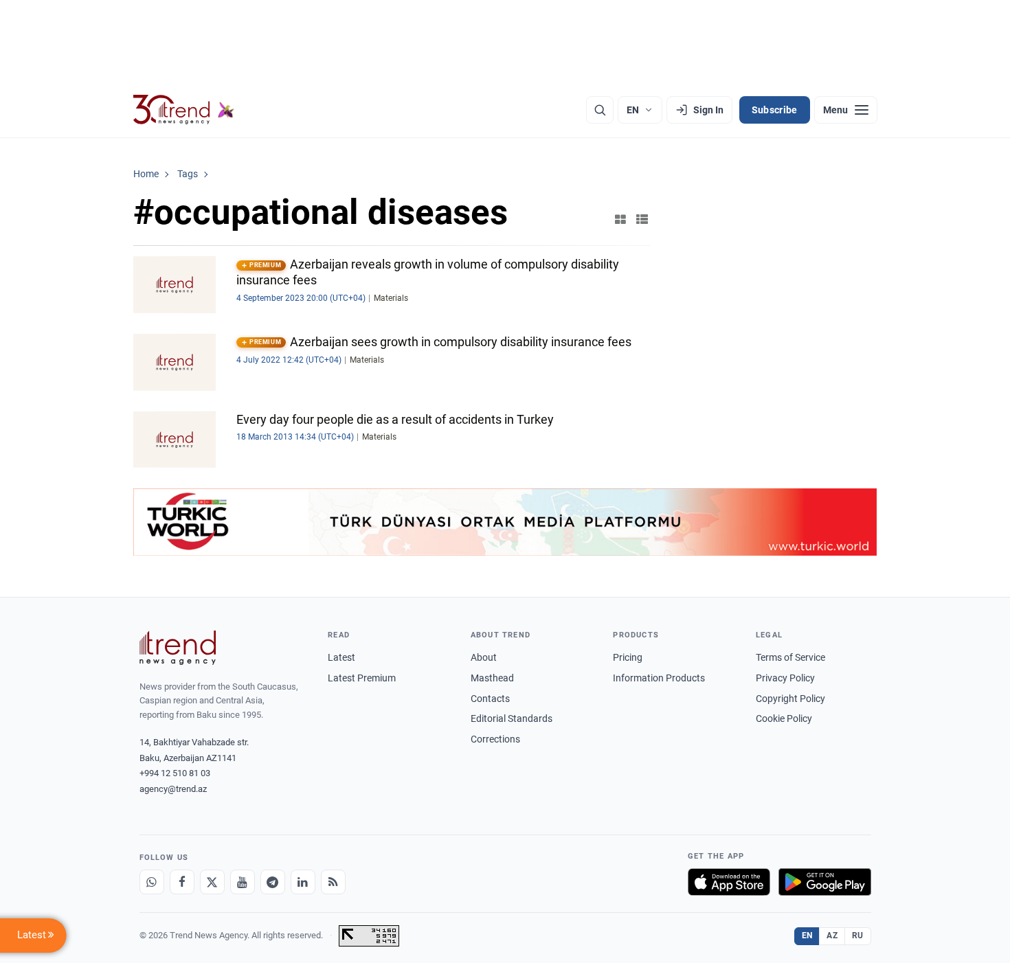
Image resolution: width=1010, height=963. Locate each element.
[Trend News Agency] (177, 648)
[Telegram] (272, 882)
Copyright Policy (790, 698)
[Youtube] (242, 882)
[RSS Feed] (333, 882)
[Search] (600, 110)
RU (858, 935)
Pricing (627, 657)
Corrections (495, 739)
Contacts (490, 698)
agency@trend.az (173, 789)
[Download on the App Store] (729, 882)
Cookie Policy (784, 718)
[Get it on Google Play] (824, 882)
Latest (341, 657)
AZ (832, 935)
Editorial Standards (511, 718)
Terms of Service (790, 657)
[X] (212, 882)
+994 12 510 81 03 (174, 773)
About (484, 657)
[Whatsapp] (151, 882)
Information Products (659, 677)
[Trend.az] (184, 110)
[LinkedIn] (303, 882)
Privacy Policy (785, 677)
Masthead (492, 677)
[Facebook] (182, 882)
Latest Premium (362, 677)
